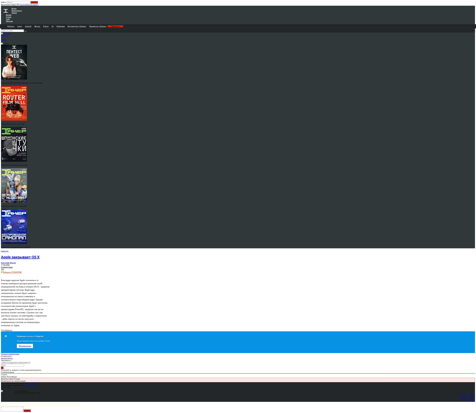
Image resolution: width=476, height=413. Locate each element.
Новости (4, 251)
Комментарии (7, 267)
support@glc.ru (32, 383)
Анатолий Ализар (8, 263)
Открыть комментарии (10, 354)
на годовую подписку (29, 5)
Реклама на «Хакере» (97, 26)
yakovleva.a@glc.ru (30, 385)
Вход (473, 3)
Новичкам (61, 26)
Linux (19, 26)
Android (28, 26)
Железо (37, 26)
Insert (27, 411)
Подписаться (25, 346)
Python (46, 26)
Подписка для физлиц (467, 395)
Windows (10, 26)
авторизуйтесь (7, 358)
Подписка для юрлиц (468, 397)
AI (53, 26)
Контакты (471, 401)
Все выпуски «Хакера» (77, 26)
